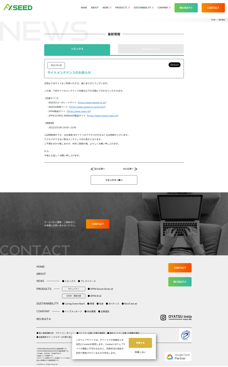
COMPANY (163, 7)
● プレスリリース (87, 281)
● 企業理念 (103, 311)
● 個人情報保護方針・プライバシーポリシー (55, 333)
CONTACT (213, 7)
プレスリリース (151, 48)
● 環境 (90, 303)
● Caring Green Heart (73, 303)
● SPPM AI (93, 296)
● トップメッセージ (72, 311)
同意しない (140, 352)
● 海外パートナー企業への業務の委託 (123, 333)
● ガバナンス (112, 303)
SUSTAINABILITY (142, 7)
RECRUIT (42, 319)
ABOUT (95, 7)
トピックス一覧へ (114, 180)
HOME (84, 7)
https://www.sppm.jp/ (78, 111)
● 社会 (99, 303)
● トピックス (69, 281)
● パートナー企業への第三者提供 (90, 333)
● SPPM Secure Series (99, 289)
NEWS (106, 7)
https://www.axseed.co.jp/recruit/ (87, 107)
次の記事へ (128, 169)
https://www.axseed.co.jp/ (91, 102)
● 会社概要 (90, 311)
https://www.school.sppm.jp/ (103, 115)
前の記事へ (99, 169)
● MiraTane (128, 303)
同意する (140, 342)
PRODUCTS (121, 7)
